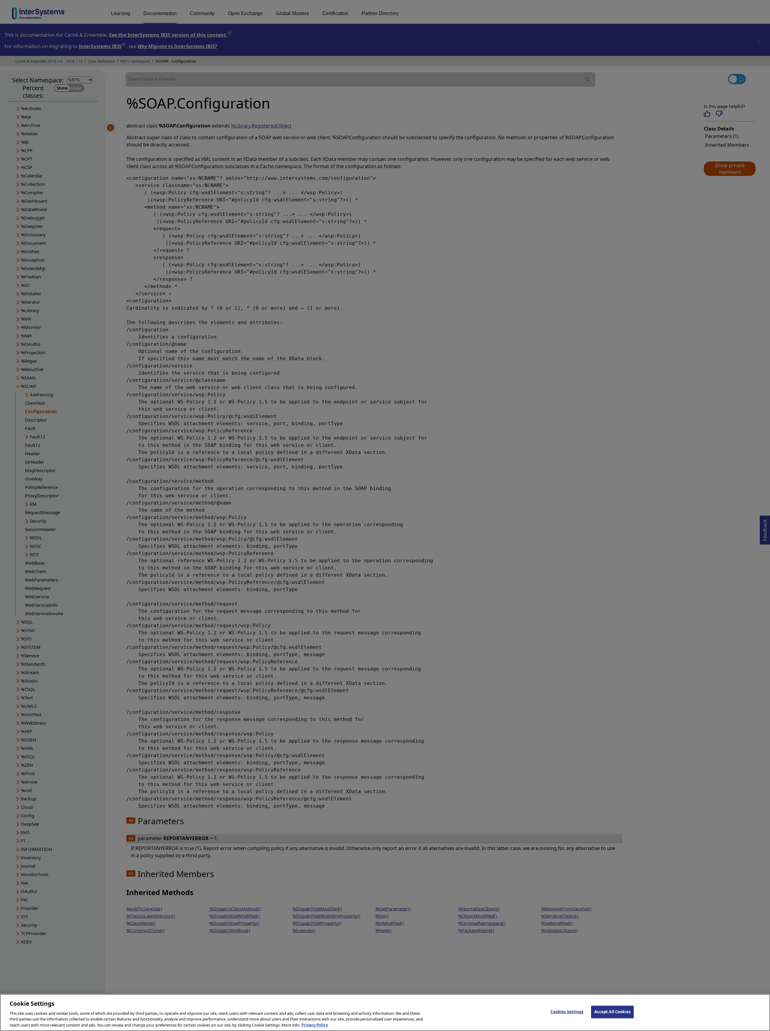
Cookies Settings (566, 1011)
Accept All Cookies (612, 1011)
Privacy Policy (314, 1024)
